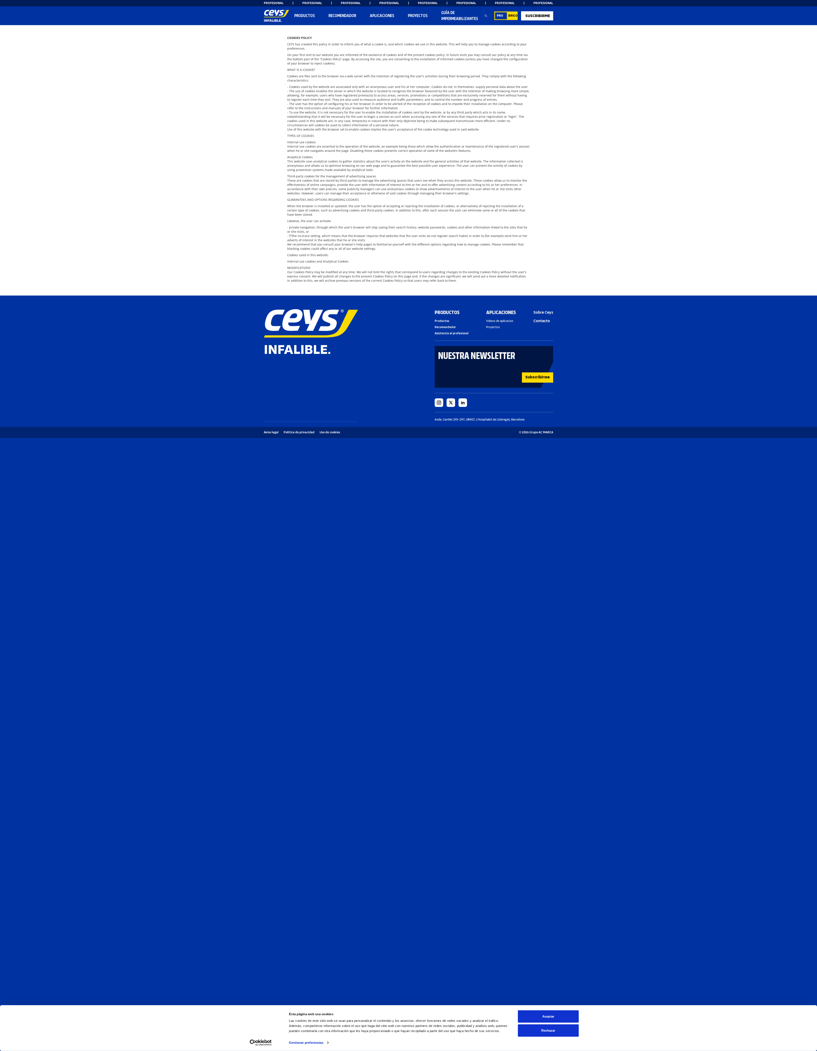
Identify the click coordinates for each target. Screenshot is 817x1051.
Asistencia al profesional (451, 333)
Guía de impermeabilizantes (459, 15)
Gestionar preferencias (306, 1042)
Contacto (541, 321)
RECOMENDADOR (342, 15)
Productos (304, 15)
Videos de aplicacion (499, 321)
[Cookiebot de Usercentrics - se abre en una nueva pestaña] (260, 1043)
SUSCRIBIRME (537, 15)
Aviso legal (271, 432)
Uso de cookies (330, 432)
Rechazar (548, 1030)
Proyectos (418, 15)
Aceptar (548, 1016)
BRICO (513, 15)
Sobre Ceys (543, 312)
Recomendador (445, 327)
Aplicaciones (382, 15)
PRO (500, 15)
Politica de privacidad (299, 432)
